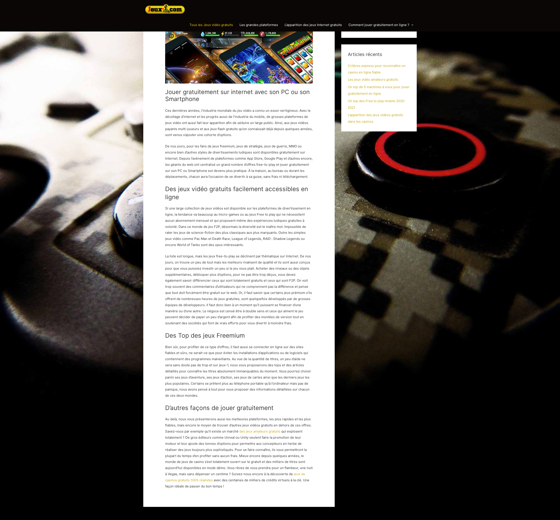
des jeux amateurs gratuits (259, 431)
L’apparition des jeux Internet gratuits (313, 25)
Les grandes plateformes (259, 25)
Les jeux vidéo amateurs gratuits (373, 79)
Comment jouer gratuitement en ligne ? (378, 25)
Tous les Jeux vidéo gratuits (211, 25)
